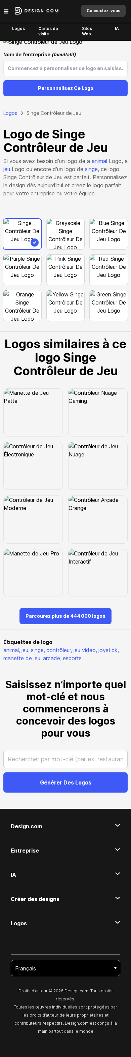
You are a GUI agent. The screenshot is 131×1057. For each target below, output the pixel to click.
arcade (52, 658)
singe (91, 169)
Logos (18, 28)
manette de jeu (22, 658)
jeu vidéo (85, 650)
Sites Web (87, 31)
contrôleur (59, 650)
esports (72, 658)
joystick (108, 650)
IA (117, 28)
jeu (6, 169)
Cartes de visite (48, 31)
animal (99, 161)
